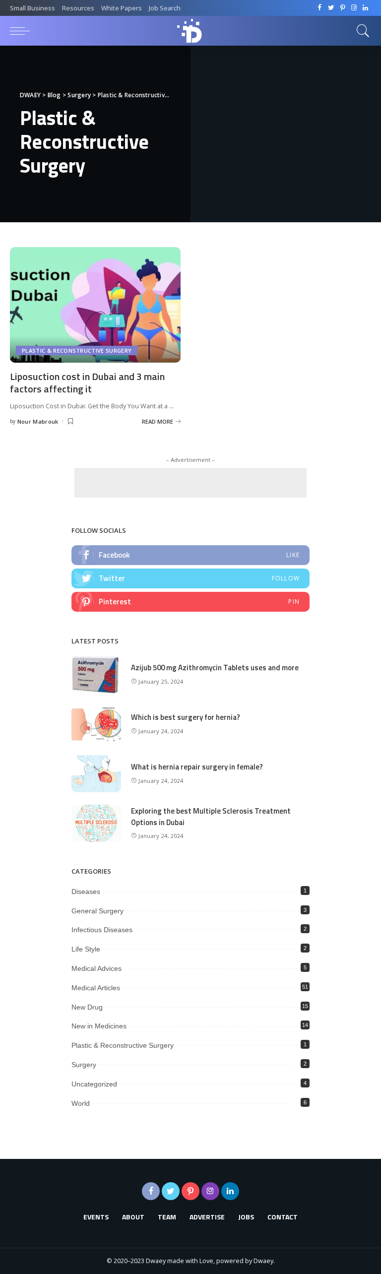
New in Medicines (99, 1026)
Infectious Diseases (101, 930)
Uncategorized (94, 1084)
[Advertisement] (190, 483)
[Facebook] (319, 8)
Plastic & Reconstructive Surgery (76, 350)
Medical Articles (95, 988)
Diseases (85, 891)
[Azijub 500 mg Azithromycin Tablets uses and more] (96, 674)
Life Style (85, 949)
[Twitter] (331, 8)
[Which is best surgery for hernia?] (96, 724)
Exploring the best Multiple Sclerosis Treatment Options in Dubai (211, 816)
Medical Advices (96, 968)
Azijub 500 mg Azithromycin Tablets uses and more (215, 667)
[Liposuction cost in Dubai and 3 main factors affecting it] (95, 304)
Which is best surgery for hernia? (185, 717)
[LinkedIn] (365, 8)
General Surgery (97, 911)
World (80, 1103)
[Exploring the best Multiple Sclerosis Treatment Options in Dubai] (96, 823)
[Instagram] (354, 8)
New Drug (87, 1007)
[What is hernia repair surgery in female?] (96, 773)
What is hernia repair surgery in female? (197, 766)
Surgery (83, 1065)
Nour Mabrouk (38, 421)
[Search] (360, 31)
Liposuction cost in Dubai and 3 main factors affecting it (87, 382)
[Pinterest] (342, 8)
